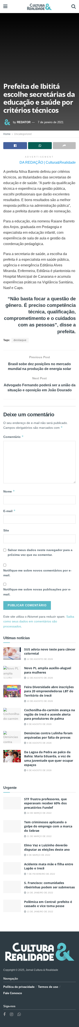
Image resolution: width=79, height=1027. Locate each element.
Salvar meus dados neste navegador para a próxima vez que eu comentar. (40, 552)
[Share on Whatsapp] (40, 145)
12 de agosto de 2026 (39, 659)
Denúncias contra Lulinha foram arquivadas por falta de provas (48, 735)
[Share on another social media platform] (64, 145)
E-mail (9, 511)
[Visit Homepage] (39, 6)
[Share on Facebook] (15, 145)
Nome (9, 491)
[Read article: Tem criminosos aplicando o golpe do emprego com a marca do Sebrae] (12, 826)
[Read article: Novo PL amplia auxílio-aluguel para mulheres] (12, 672)
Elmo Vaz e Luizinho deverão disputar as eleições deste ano (47, 847)
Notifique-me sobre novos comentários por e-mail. (37, 573)
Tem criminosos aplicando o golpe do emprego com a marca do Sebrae (48, 826)
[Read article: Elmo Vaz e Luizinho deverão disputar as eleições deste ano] (12, 849)
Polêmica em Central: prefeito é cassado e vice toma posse (48, 904)
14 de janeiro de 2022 (39, 892)
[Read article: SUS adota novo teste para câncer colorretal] (12, 653)
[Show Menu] (5, 6)
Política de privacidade (18, 986)
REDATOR (24, 122)
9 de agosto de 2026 (39, 724)
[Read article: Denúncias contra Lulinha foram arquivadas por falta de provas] (12, 737)
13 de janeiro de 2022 (39, 911)
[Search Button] (73, 6)
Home (7, 134)
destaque (20, 340)
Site (6, 530)
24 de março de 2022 (39, 813)
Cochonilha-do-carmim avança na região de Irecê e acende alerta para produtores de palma (49, 714)
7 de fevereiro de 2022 (40, 874)
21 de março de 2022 (39, 836)
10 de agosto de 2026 (39, 701)
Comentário (13, 437)
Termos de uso (48, 986)
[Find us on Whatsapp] (19, 1014)
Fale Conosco (12, 993)
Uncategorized (23, 134)
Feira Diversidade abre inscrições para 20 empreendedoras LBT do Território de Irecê (49, 691)
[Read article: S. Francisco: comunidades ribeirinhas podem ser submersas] (12, 887)
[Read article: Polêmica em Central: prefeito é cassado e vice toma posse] (12, 906)
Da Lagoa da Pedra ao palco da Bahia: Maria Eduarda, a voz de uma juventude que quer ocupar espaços (48, 758)
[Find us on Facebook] (4, 1014)
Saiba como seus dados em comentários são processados (38, 621)
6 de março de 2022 (38, 855)
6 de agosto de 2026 (39, 770)
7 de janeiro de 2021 (50, 122)
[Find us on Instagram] (11, 1014)
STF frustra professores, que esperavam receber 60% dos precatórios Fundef (45, 803)
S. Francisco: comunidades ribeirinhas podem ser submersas (49, 885)
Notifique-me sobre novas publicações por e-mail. (37, 592)
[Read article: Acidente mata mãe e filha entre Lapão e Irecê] (12, 868)
